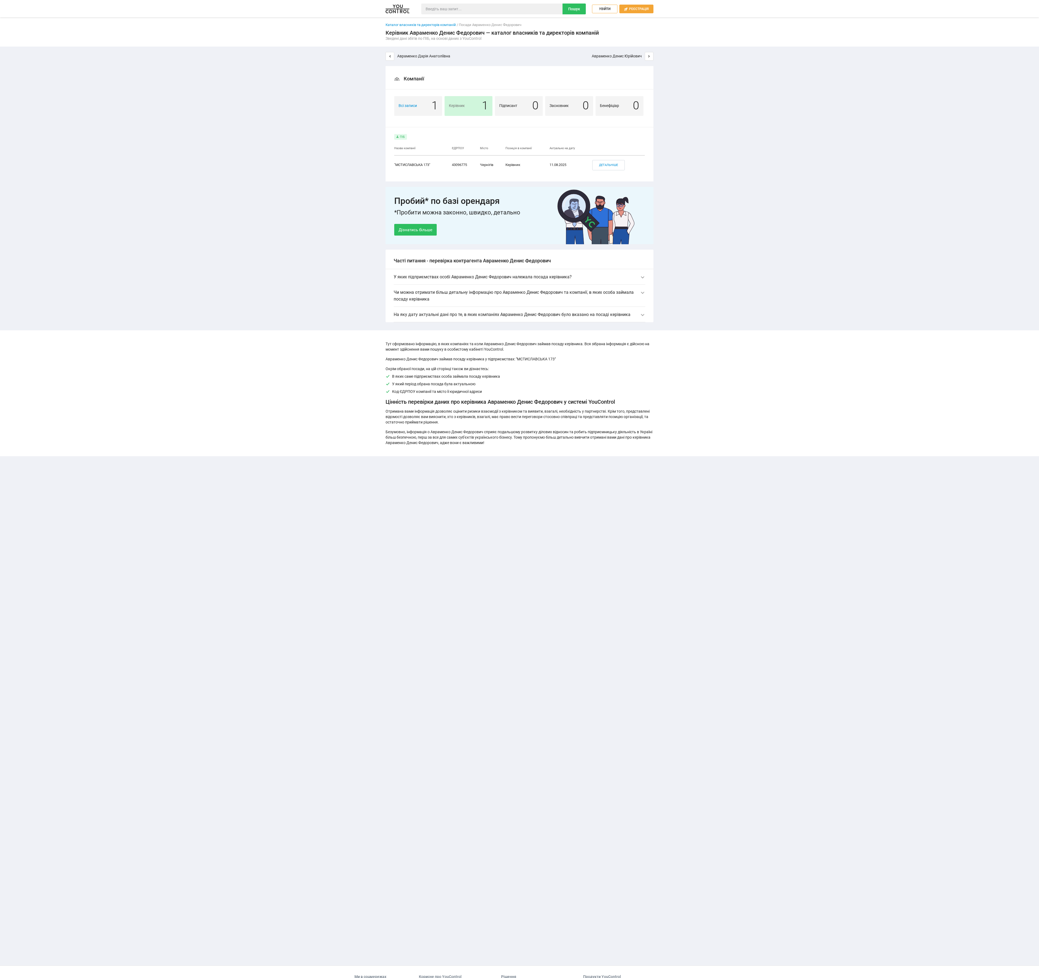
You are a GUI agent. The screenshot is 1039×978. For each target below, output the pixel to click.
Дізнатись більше (415, 229)
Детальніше (608, 165)
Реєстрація (636, 9)
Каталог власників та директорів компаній (421, 25)
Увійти (604, 9)
